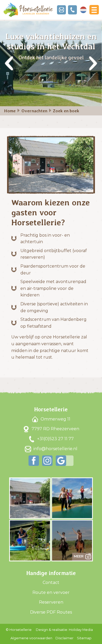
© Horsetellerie (19, 630)
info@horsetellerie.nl (54, 448)
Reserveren (51, 602)
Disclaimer (64, 638)
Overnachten (34, 110)
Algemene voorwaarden (31, 638)
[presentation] (9, 64)
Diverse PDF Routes (51, 612)
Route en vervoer (51, 592)
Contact (51, 582)
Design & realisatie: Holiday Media (64, 630)
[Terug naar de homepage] (28, 10)
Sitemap (84, 638)
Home (10, 110)
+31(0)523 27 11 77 (55, 438)
